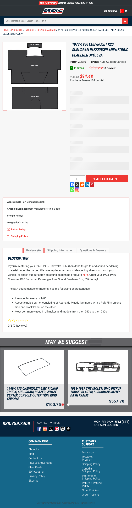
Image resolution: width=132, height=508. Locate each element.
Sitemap (33, 480)
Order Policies (90, 490)
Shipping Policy (91, 464)
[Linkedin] (87, 184)
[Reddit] (82, 184)
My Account (110, 11)
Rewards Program (87, 458)
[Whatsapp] (72, 189)
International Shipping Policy (91, 477)
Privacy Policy (37, 476)
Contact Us (35, 458)
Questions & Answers (93, 250)
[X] (77, 184)
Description (13, 250)
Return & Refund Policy (92, 484)
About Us (34, 449)
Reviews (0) (33, 250)
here (85, 274)
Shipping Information (60, 250)
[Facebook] (72, 184)
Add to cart (107, 179)
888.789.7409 (16, 423)
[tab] (13, 250)
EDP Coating (36, 471)
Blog (31, 453)
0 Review (110, 68)
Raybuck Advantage (40, 462)
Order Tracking (91, 494)
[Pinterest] (92, 184)
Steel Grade (35, 467)
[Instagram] (77, 189)
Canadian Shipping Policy (91, 470)
